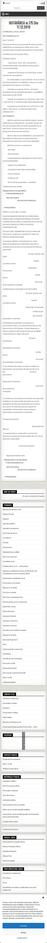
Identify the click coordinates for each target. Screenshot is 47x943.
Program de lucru (10, 533)
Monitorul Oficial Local (12, 509)
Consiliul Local (8, 561)
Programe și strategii (11, 583)
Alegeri (6, 519)
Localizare (7, 538)
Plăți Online (7, 717)
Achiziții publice (9, 682)
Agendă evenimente (11, 528)
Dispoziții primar (10, 668)
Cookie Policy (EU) (10, 822)
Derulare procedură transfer (14, 630)
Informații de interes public (14, 805)
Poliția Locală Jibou (10, 769)
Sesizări (6, 708)
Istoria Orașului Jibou (11, 846)
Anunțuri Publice (9, 781)
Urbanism (7, 654)
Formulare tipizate (10, 791)
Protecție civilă (9, 663)
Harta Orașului (9, 861)
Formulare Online (10, 703)
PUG (4, 644)
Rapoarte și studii (10, 588)
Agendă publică (9, 524)
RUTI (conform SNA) (11, 786)
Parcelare (7, 878)
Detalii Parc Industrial (11, 873)
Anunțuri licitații (9, 616)
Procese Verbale (9, 592)
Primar (6, 542)
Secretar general (10, 557)
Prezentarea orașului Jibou (14, 842)
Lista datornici (8, 611)
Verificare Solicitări (10, 698)
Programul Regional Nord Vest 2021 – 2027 (20, 727)
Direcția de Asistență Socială (14, 673)
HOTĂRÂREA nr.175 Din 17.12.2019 (23, 25)
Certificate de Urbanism (12, 659)
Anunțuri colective (10, 621)
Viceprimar (7, 547)
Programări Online (10, 713)
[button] (43, 897)
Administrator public (11, 552)
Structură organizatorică (13, 597)
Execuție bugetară (10, 640)
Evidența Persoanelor (11, 759)
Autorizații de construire (13, 649)
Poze (5, 883)
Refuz (23, 932)
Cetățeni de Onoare (10, 829)
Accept (23, 926)
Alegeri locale (8, 514)
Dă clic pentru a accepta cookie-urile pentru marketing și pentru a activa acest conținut (24, 741)
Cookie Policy (22, 938)
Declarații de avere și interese (15, 602)
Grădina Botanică (9, 851)
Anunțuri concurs (10, 626)
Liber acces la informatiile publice (16, 810)
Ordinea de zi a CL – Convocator (15, 566)
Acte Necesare (9, 795)
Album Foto (7, 856)
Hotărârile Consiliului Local (14, 578)
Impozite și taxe (9, 607)
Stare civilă (7, 677)
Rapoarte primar (9, 635)
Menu (7, 14)
